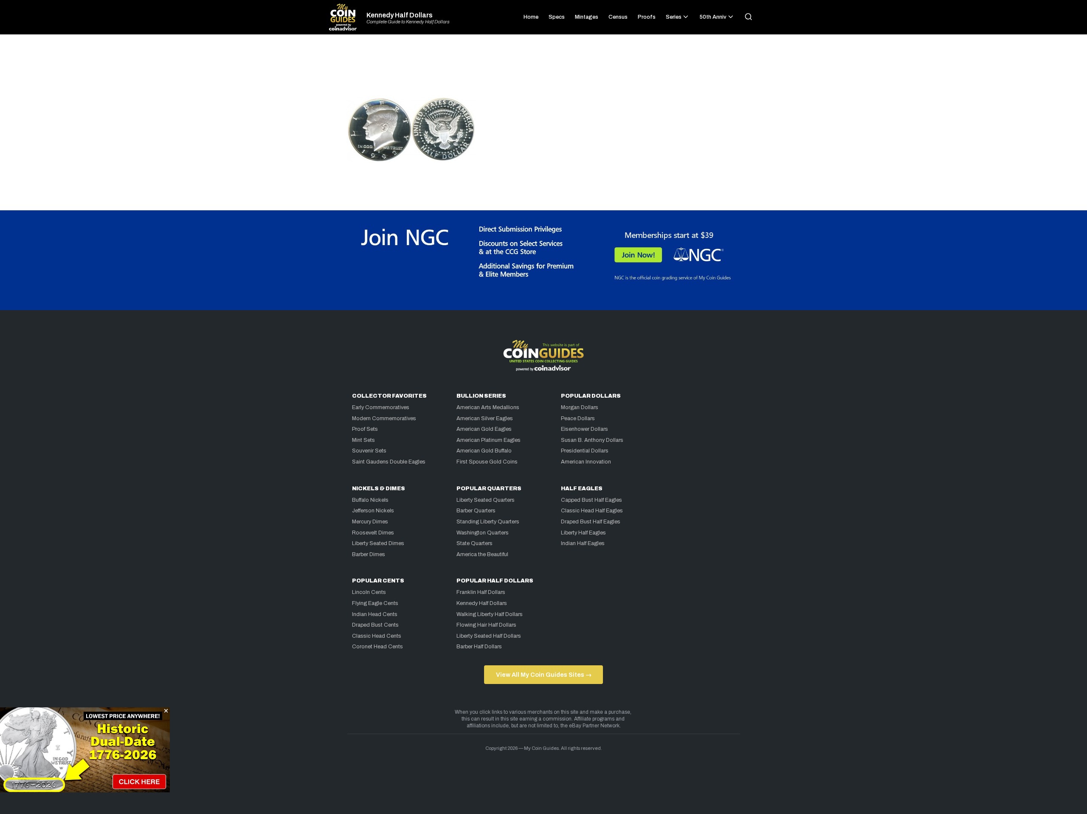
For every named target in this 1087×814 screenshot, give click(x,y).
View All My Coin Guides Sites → (543, 674)
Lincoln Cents (369, 592)
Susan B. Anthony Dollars (592, 440)
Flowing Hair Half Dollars (486, 625)
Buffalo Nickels (370, 500)
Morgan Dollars (579, 407)
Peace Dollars (578, 418)
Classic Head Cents (376, 636)
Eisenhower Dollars (584, 429)
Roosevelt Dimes (373, 533)
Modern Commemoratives (384, 418)
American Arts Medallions (487, 407)
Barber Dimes (368, 554)
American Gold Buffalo (484, 451)
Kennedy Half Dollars (399, 15)
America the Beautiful (482, 554)
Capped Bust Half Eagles (591, 500)
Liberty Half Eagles (583, 533)
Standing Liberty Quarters (487, 522)
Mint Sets (363, 440)
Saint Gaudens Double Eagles (388, 462)
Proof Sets (365, 429)
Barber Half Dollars (479, 647)
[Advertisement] (543, 70)
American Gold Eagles (484, 429)
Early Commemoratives (380, 407)
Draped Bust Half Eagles (590, 522)
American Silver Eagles (484, 418)
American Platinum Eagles (488, 440)
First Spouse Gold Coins (487, 462)
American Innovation (586, 462)
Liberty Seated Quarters (485, 500)
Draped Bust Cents (375, 625)
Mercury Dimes (370, 522)
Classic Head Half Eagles (592, 511)
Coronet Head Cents (377, 647)
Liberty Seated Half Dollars (488, 636)
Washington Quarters (482, 533)
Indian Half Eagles (583, 543)
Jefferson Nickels (373, 511)
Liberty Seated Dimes (378, 543)
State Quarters (474, 543)
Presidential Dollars (584, 451)
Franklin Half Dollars (480, 592)
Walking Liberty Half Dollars (489, 614)
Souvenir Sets (369, 451)
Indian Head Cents (374, 614)
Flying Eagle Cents (375, 603)
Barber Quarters (476, 511)
